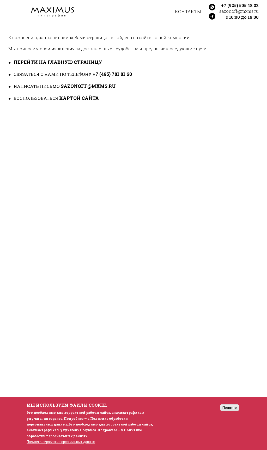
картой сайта (79, 98)
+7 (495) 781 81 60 (112, 74)
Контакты (188, 11)
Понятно (229, 408)
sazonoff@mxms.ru (88, 86)
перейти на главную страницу (58, 62)
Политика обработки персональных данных (61, 442)
